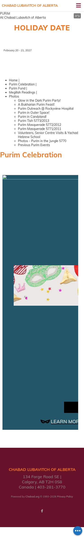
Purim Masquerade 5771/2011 (39, 129)
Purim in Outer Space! (33, 113)
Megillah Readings (22, 92)
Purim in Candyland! (32, 117)
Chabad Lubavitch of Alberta (30, 5)
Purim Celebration (22, 84)
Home (13, 80)
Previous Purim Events (34, 145)
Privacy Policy (65, 496)
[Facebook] (42, 511)
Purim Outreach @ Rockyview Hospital (45, 109)
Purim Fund (17, 88)
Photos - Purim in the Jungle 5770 (42, 141)
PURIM (5, 13)
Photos (14, 96)
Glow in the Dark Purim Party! (39, 100)
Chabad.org (32, 496)
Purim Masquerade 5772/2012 (39, 125)
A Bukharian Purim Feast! (36, 104)
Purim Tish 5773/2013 (33, 121)
